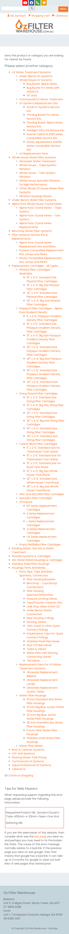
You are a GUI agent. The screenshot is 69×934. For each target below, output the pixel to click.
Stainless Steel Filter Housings (30, 564)
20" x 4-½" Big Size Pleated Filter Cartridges (43, 302)
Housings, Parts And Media (28, 568)
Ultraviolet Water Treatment (37, 161)
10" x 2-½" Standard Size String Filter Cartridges (41, 399)
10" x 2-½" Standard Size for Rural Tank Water (44, 465)
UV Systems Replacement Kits (38, 103)
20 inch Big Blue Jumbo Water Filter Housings (41, 717)
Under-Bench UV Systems (35, 76)
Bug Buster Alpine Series (42, 84)
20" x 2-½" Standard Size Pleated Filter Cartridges (42, 295)
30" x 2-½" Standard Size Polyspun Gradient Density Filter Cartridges (43, 374)
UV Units (32, 95)
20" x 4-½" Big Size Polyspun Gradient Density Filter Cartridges (44, 362)
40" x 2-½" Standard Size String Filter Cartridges (42, 438)
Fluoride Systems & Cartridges (31, 556)
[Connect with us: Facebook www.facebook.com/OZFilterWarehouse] (31, 2)
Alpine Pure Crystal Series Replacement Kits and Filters (37, 244)
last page (40, 836)
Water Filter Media (31, 746)
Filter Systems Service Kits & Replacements (30, 237)
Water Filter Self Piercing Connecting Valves (42, 655)
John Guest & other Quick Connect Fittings (43, 628)
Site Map (52, 928)
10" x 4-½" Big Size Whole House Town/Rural (42, 473)
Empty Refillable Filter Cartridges (40, 544)
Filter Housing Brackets (41, 579)
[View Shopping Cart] (44, 2)
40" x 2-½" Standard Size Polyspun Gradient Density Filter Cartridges (43, 386)
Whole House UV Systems (35, 80)
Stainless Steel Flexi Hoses (43, 641)
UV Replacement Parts (33, 153)
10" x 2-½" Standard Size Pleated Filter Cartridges (42, 279)
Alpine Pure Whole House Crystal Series (37, 204)
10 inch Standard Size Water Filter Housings (44, 701)
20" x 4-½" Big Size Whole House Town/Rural (42, 488)
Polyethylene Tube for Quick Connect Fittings (45, 635)
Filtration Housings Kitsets (35, 196)
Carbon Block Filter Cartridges (38, 444)
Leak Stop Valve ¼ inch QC (43, 606)
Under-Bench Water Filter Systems (34, 200)
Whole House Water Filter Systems (34, 157)
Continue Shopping (20, 775)
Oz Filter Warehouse (36, 928)
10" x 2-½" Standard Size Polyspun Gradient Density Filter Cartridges (43, 327)
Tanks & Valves (36, 649)
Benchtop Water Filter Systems (32, 231)
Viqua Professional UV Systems (31, 765)
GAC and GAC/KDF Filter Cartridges (41, 494)
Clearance (18, 769)
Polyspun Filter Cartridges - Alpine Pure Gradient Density (40, 310)
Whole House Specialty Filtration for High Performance (39, 182)
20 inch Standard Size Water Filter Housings (45, 724)
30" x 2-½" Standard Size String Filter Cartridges (42, 430)
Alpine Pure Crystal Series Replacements (35, 225)
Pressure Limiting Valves (42, 599)
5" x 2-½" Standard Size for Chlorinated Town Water (43, 449)
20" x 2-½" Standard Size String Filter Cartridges (42, 415)
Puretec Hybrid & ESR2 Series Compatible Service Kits (45, 136)
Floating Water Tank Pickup (29, 757)
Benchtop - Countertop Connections (42, 585)
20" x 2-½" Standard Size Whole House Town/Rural (43, 480)
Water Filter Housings (32, 695)
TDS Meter (33, 660)
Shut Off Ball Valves (39, 645)
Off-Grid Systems (23, 753)
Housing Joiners (37, 622)
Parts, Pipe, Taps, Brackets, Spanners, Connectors (36, 573)
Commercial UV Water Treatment (41, 99)
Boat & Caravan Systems (28, 750)
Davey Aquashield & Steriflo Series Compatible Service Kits (44, 146)
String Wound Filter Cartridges (38, 393)
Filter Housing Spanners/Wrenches (40, 593)
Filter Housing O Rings (40, 618)
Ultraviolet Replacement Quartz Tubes (42, 689)
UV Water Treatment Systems (31, 72)
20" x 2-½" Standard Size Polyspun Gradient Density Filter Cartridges (43, 351)
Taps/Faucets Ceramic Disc (45, 602)
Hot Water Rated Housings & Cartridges (37, 560)
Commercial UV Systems (28, 761)
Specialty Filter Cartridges (35, 498)
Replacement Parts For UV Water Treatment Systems (40, 666)
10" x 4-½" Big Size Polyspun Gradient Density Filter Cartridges (44, 339)
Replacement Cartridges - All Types (35, 266)
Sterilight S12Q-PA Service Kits (45, 130)
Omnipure (25, 502)
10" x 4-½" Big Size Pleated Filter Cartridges (43, 287)
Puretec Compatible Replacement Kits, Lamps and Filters (41, 252)
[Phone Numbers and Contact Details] (37, 2)
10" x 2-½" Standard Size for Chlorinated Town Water (44, 457)
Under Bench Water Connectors (39, 612)
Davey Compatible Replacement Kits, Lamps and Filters (40, 260)
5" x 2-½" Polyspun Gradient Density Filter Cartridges (44, 318)
